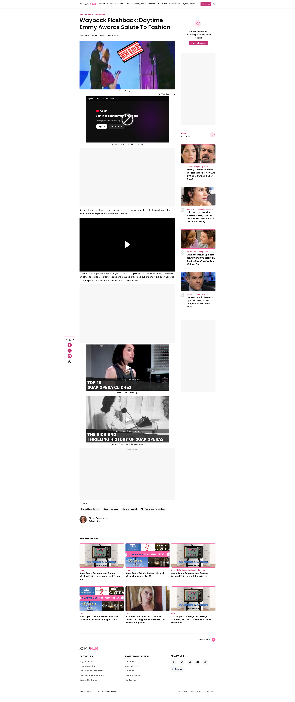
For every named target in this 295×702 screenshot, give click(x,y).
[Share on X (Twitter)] (70, 351)
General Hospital (122, 4)
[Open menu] (81, 3)
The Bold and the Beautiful (168, 4)
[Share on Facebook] (70, 345)
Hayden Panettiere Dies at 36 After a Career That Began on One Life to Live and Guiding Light (145, 619)
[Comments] (70, 362)
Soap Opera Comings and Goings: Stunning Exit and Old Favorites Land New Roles (191, 619)
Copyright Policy (209, 691)
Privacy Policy (182, 691)
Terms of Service (195, 691)
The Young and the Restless (143, 4)
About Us (129, 661)
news (82, 570)
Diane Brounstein (90, 35)
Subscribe (206, 4)
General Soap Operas (90, 509)
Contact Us (130, 680)
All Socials (177, 669)
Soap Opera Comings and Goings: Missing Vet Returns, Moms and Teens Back (100, 576)
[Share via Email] (70, 356)
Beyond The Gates (190, 4)
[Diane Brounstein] (84, 519)
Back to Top (204, 639)
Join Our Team (132, 666)
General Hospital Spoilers (197, 166)
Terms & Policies (133, 675)
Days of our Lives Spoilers (197, 252)
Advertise (129, 670)
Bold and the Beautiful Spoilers (200, 209)
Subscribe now (198, 43)
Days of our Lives (106, 4)
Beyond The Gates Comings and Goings (188, 570)
